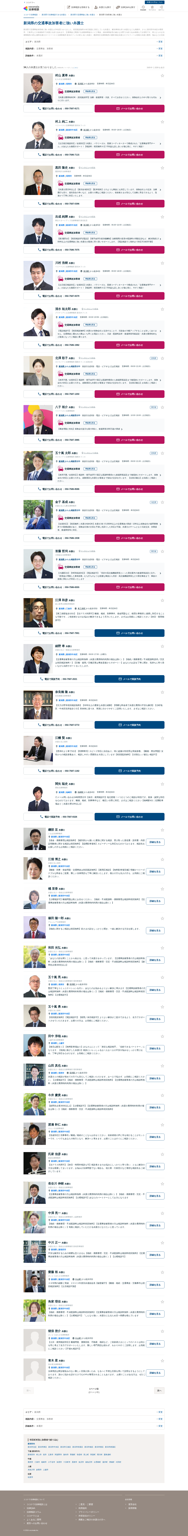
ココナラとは (33, 1516)
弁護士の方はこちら (155, 2)
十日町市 (66, 1462)
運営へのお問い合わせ (37, 1523)
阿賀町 (93, 1455)
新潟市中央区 (72, 130)
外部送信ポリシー (87, 1516)
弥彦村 (79, 1455)
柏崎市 (69, 792)
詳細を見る (155, 842)
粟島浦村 (107, 1455)
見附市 (74, 1462)
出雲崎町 (97, 1462)
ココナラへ (30, 2)
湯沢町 (105, 1462)
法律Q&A (31, 1508)
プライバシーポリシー (89, 1512)
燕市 (45, 1455)
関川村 (99, 1455)
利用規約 (83, 1508)
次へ (159, 1390)
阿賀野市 (58, 1455)
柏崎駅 (81, 792)
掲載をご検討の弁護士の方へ (92, 1519)
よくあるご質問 (34, 1519)
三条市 (69, 609)
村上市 (39, 1455)
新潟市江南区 (65, 1447)
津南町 (111, 1462)
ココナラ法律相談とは (37, 1504)
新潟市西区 (99, 1447)
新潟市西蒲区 (110, 1447)
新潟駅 (86, 130)
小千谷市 (51, 1462)
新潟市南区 (88, 1447)
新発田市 (62, 1249)
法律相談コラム (34, 1512)
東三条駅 (82, 608)
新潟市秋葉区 (77, 1447)
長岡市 (69, 84)
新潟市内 (31, 1444)
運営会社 (132, 1504)
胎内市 (66, 1455)
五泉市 (50, 1455)
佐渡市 (30, 1477)
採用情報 (132, 1508)
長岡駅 (81, 84)
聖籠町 (72, 1455)
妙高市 (39, 1470)
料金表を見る (90, 91)
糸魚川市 (31, 1470)
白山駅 (78, 1279)
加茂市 (59, 1462)
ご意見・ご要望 (86, 1504)
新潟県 (61, 84)
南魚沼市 (88, 1462)
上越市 (61, 1043)
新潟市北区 (32, 1447)
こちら (76, 67)
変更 (160, 41)
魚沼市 (81, 1462)
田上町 (86, 1455)
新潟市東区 (42, 1447)
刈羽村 (118, 1462)
